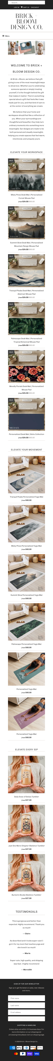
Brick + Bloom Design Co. (26, 21)
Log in (16, 7)
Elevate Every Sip (26, 749)
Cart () (26, 7)
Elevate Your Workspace (26, 152)
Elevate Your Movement (26, 449)
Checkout (35, 7)
